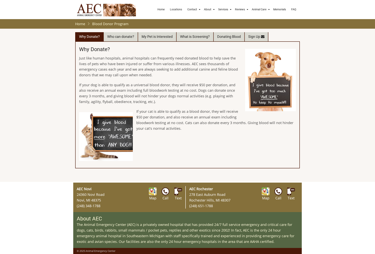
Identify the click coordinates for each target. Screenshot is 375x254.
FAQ (293, 9)
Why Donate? (89, 37)
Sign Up (254, 37)
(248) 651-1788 (201, 205)
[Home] (106, 9)
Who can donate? (120, 37)
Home (161, 9)
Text (178, 198)
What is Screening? (195, 37)
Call (165, 198)
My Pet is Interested (157, 37)
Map (152, 198)
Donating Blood (229, 37)
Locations (176, 9)
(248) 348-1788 (88, 205)
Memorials (279, 9)
